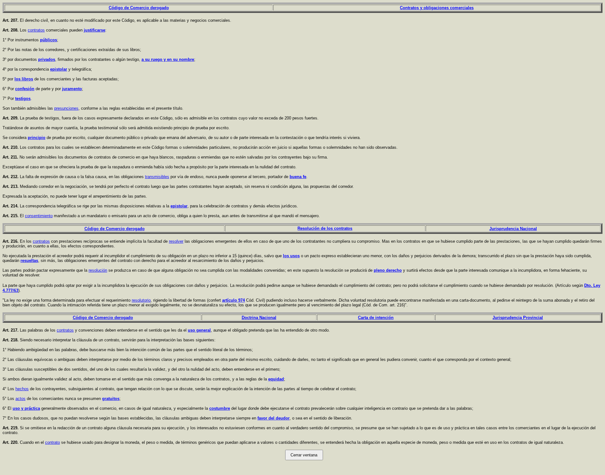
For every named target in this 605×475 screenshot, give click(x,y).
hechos (22, 388)
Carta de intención (376, 317)
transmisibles (157, 176)
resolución (98, 270)
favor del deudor (273, 418)
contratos (36, 30)
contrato (52, 442)
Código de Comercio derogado (139, 7)
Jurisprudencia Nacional (513, 228)
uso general (199, 330)
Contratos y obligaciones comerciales (437, 7)
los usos (291, 255)
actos (20, 398)
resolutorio (141, 300)
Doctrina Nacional (259, 317)
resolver (176, 241)
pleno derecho (388, 270)
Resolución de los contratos (324, 228)
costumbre (219, 408)
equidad (276, 379)
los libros (23, 79)
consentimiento (39, 215)
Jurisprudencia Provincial (518, 317)
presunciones (66, 108)
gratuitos (110, 398)
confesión (24, 88)
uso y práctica (26, 408)
